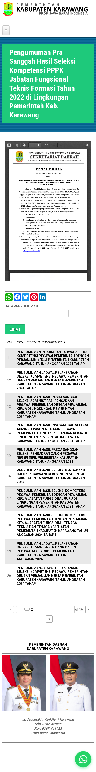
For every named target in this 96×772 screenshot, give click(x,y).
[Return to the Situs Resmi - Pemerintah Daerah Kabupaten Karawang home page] (45, 12)
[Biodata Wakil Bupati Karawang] (72, 710)
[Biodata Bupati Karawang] (24, 710)
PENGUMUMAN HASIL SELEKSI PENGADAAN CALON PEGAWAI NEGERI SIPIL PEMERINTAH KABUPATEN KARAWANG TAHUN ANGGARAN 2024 (51, 476)
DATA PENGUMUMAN (21, 306)
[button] (83, 759)
